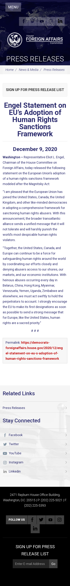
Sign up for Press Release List (35, 90)
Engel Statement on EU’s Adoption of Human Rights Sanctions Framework (35, 119)
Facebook (23, 21)
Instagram (50, 21)
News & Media (28, 70)
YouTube (41, 21)
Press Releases (35, 59)
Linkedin (60, 21)
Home (9, 70)
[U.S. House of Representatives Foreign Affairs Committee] (35, 39)
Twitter (32, 21)
